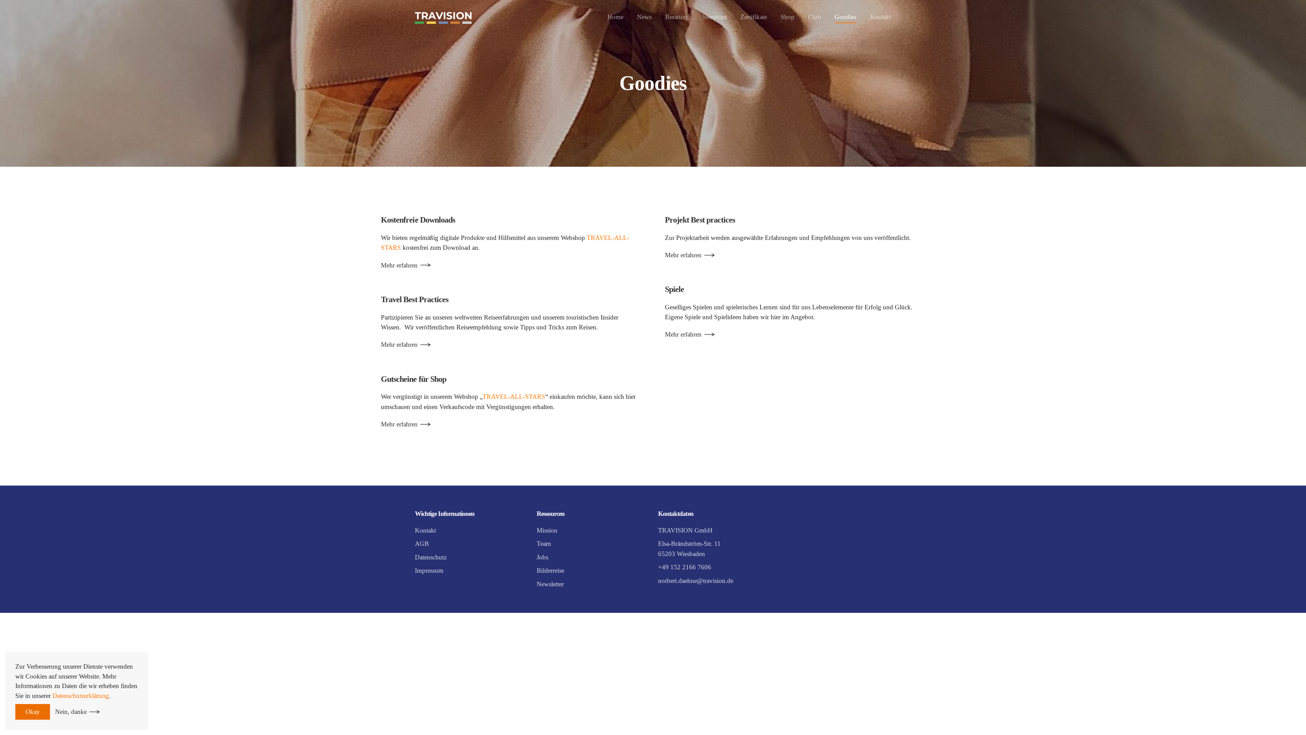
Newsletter (550, 584)
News (644, 16)
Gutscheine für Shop (413, 379)
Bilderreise (550, 570)
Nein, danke (71, 711)
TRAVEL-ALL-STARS (514, 396)
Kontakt (880, 16)
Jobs (542, 557)
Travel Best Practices (414, 299)
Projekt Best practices (700, 219)
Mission (547, 530)
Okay (33, 711)
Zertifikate (753, 16)
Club (814, 16)
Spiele (674, 289)
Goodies (845, 16)
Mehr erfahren (399, 265)
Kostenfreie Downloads (418, 219)
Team (544, 543)
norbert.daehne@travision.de (695, 580)
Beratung (677, 16)
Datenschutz (431, 557)
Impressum (429, 570)
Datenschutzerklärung (80, 695)
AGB (422, 543)
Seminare (715, 16)
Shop (787, 16)
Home (615, 16)
